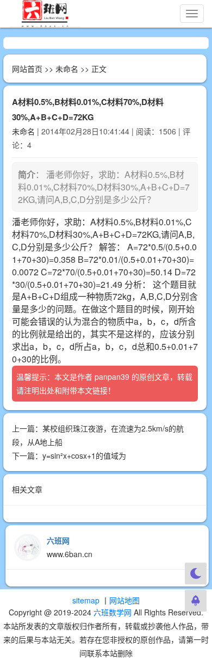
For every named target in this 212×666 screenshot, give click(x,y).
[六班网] (44, 13)
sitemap (85, 600)
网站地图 (124, 600)
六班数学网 (112, 612)
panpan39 (112, 376)
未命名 (66, 68)
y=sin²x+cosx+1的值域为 (84, 455)
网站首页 (27, 68)
